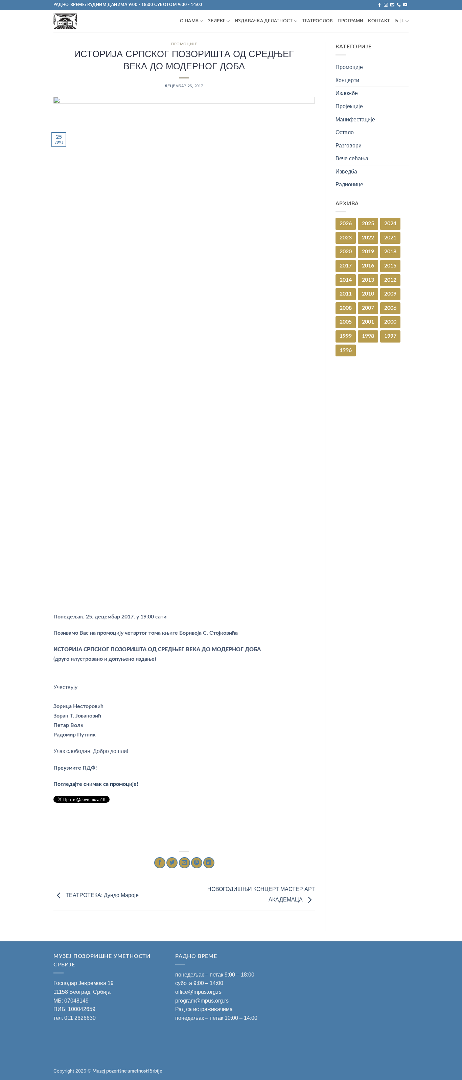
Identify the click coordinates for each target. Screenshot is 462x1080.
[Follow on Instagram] (386, 5)
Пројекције (349, 106)
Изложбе (347, 93)
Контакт (379, 21)
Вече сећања (352, 158)
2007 (368, 308)
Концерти (347, 80)
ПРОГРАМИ (350, 21)
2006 (390, 308)
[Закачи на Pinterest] (196, 862)
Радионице (349, 184)
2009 (390, 294)
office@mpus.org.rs (198, 992)
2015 (390, 265)
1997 (390, 336)
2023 (346, 237)
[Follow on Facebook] (379, 5)
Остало (345, 132)
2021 (390, 237)
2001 (368, 322)
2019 (368, 251)
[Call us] (399, 5)
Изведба (346, 171)
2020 (346, 251)
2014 (346, 280)
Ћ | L (399, 21)
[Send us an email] (392, 5)
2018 (390, 251)
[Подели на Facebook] (159, 862)
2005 (346, 322)
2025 (368, 223)
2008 (346, 308)
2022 (368, 237)
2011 (346, 294)
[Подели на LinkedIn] (208, 862)
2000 (390, 322)
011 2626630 (80, 1018)
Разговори (349, 145)
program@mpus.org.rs (202, 1001)
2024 (390, 223)
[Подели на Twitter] (172, 862)
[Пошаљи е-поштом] (184, 862)
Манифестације (355, 119)
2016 (368, 265)
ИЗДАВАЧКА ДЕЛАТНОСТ (264, 21)
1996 (346, 350)
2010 (368, 294)
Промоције (184, 44)
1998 (368, 336)
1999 (346, 336)
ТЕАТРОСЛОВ (317, 21)
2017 (346, 265)
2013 (368, 280)
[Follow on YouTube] (405, 5)
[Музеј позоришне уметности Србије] (83, 21)
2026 (346, 223)
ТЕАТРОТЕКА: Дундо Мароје (101, 895)
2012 (390, 280)
